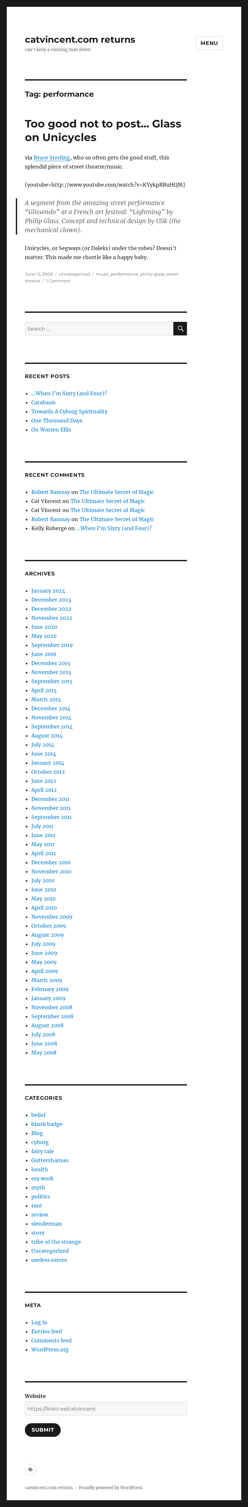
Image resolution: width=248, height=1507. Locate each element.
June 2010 (43, 889)
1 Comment (58, 280)
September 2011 (51, 817)
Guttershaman (50, 1160)
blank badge (47, 1124)
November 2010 (51, 871)
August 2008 (47, 1025)
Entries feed (46, 1331)
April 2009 (44, 971)
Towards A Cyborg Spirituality (69, 411)
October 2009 (48, 926)
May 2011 (43, 844)
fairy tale (42, 1151)
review (39, 1214)
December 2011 (50, 799)
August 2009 (47, 935)
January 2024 (48, 590)
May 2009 (44, 962)
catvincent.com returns (80, 39)
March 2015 (46, 699)
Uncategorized (74, 274)
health (39, 1169)
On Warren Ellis (51, 429)
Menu (209, 43)
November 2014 (51, 717)
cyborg (40, 1142)
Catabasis (43, 402)
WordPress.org (50, 1349)
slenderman (46, 1223)
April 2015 (44, 690)
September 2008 (52, 1016)
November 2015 (51, 672)
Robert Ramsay (50, 492)
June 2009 (44, 953)
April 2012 (44, 790)
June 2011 (43, 835)
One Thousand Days (56, 420)
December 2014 (50, 708)
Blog (37, 1133)
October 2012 (48, 772)
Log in (39, 1322)
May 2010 (43, 898)
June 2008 (44, 1043)
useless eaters (49, 1260)
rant (36, 1205)
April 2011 (43, 853)
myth (38, 1187)
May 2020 (44, 636)
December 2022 (51, 609)
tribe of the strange (56, 1242)
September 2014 (52, 726)
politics (40, 1196)
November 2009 (52, 916)
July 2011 (42, 826)
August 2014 (47, 735)
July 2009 (43, 944)
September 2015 (52, 681)
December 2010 (50, 862)
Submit (43, 1430)
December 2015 (50, 663)
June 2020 (44, 627)
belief (38, 1115)
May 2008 (44, 1052)
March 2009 (46, 980)
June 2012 (43, 781)
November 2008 (51, 1007)
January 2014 (47, 762)
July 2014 (42, 744)
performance (124, 274)
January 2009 (48, 998)
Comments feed (51, 1340)
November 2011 (50, 808)
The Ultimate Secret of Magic (116, 492)
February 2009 (50, 989)
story (38, 1232)
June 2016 (44, 654)
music (102, 274)
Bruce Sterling (52, 157)
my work (42, 1178)
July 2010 (42, 880)
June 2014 (43, 753)
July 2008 (43, 1034)
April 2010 (44, 907)
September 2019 (52, 645)
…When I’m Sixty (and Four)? (69, 393)
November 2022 (51, 618)
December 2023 (51, 599)
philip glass (152, 274)
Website (35, 1396)
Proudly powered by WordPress (111, 1488)
